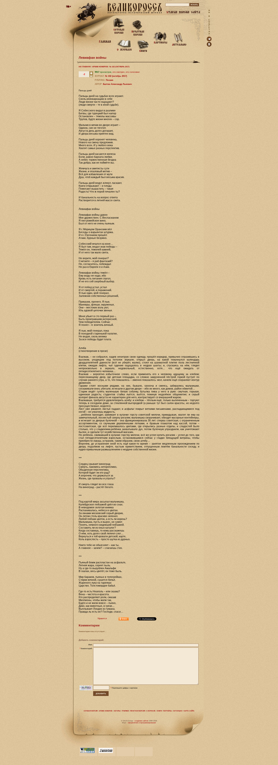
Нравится (102, 618)
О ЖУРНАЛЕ (150, 711)
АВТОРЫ (117, 711)
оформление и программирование (142, 723)
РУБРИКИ (125, 711)
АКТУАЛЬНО (177, 711)
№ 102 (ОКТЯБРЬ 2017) (119, 67)
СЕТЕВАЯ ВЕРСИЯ (90, 711)
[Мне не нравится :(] (91, 76)
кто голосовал (133, 72)
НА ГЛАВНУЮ (85, 67)
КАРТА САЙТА (189, 711)
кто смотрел (119, 72)
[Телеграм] (209, 40)
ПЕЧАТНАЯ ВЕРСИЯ (137, 711)
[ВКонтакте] (209, 46)
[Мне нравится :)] (91, 74)
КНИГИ (159, 711)
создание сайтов (141, 721)
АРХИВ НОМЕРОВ (100, 67)
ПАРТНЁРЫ (167, 711)
